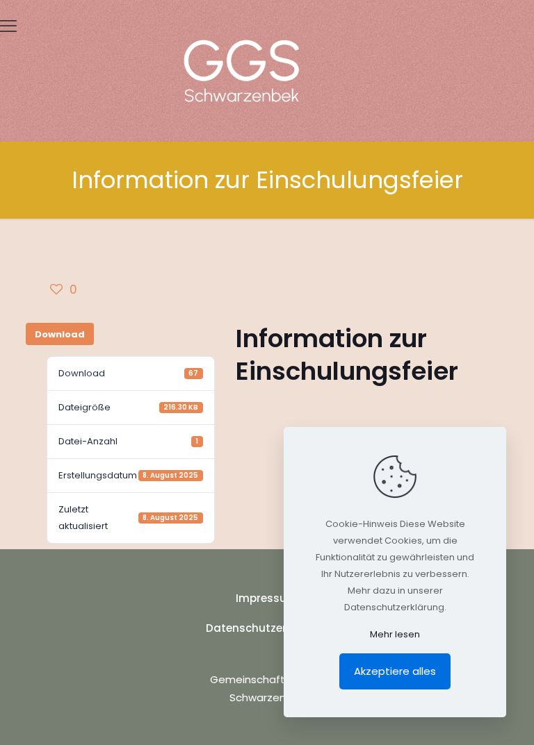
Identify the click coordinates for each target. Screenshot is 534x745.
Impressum (267, 598)
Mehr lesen (395, 634)
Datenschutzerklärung (267, 628)
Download (60, 334)
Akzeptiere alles (395, 671)
